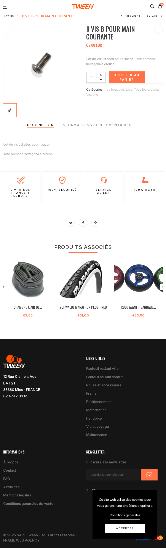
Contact (9, 470)
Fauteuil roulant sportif (104, 377)
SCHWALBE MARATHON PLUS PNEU (83, 307)
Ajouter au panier (127, 77)
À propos (10, 462)
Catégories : (95, 89)
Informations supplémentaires (96, 125)
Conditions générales (125, 515)
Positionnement (99, 402)
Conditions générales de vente (28, 503)
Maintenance (96, 435)
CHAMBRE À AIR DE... (28, 307)
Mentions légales (17, 495)
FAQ (6, 479)
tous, (130, 89)
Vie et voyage (97, 426)
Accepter (125, 528)
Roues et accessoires (103, 385)
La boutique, (116, 89)
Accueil (9, 16)
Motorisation (96, 410)
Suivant (153, 16)
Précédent (132, 16)
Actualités (11, 487)
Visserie (92, 95)
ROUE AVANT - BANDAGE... (138, 307)
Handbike (94, 418)
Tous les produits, (147, 89)
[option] (41, 63)
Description (40, 125)
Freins (91, 393)
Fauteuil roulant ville (102, 368)
